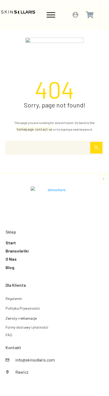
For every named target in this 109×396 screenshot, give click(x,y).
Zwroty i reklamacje (21, 318)
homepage (25, 129)
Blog (10, 267)
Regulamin (14, 298)
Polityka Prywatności (23, 308)
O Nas (11, 258)
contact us (43, 129)
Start (11, 242)
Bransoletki (17, 250)
